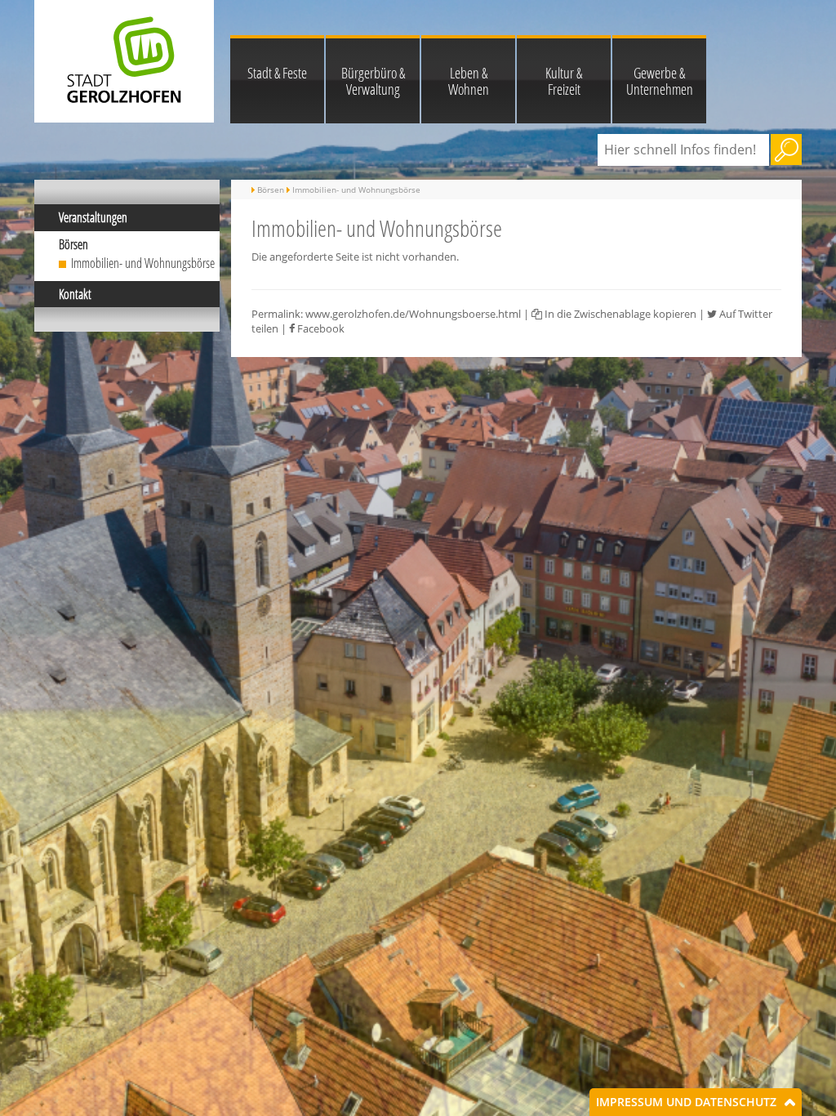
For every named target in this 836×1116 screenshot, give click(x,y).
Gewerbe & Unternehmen (659, 81)
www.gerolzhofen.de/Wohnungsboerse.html (413, 313)
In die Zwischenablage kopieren (619, 313)
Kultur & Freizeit (563, 81)
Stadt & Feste (277, 73)
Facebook (320, 328)
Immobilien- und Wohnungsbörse (143, 263)
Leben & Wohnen (468, 81)
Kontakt (75, 294)
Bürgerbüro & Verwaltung (373, 81)
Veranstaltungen (93, 217)
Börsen (73, 244)
